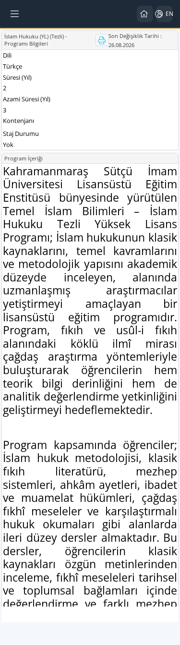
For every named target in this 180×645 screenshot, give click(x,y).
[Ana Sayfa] (145, 14)
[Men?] (15, 14)
